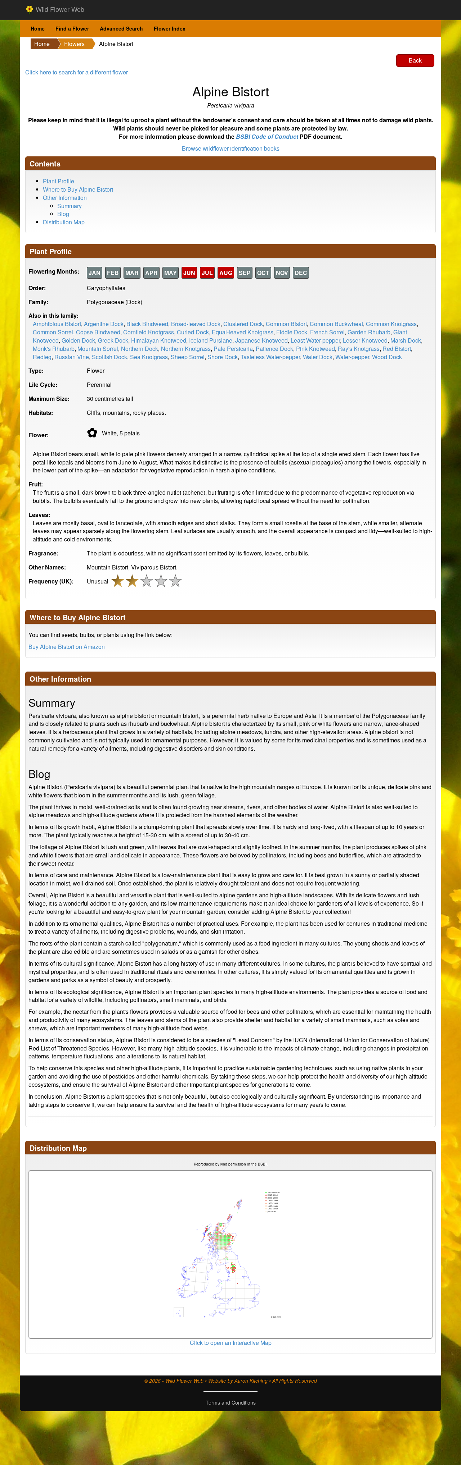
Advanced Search (121, 28)
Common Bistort (286, 324)
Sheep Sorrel (188, 357)
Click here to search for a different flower (76, 72)
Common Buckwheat (336, 324)
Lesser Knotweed (365, 340)
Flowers (74, 44)
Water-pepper (352, 357)
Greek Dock (113, 340)
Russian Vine (71, 357)
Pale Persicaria (233, 348)
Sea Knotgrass (149, 357)
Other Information (65, 197)
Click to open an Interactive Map (231, 1342)
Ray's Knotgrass (359, 348)
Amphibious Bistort (57, 324)
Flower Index (169, 28)
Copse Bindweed (98, 332)
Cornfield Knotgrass (148, 332)
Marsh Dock (405, 340)
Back (415, 60)
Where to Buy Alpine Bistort (78, 189)
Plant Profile (58, 181)
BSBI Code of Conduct (267, 136)
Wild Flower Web (59, 9)
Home (38, 28)
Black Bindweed (147, 324)
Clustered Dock (243, 324)
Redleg (42, 357)
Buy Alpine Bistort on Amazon (66, 646)
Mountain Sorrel (97, 348)
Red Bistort (396, 348)
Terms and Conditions (231, 1402)
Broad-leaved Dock (195, 324)
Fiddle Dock (291, 332)
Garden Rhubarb (369, 332)
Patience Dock (274, 348)
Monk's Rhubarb (54, 348)
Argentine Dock (104, 324)
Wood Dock (387, 357)
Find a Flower (72, 28)
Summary (69, 206)
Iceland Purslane (210, 340)
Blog (63, 214)
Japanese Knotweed (261, 340)
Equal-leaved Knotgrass (242, 332)
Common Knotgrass (391, 324)
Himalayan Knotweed (158, 340)
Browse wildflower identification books (230, 148)
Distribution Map (64, 222)
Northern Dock (139, 348)
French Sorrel (327, 332)
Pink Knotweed (315, 348)
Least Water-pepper (315, 340)
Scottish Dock (109, 357)
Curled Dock (193, 332)
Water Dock (317, 357)
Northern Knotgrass (186, 348)
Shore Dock (222, 357)
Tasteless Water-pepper (270, 357)
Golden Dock (78, 340)
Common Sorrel (53, 332)
